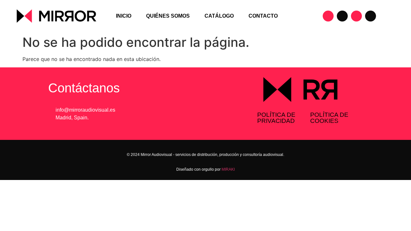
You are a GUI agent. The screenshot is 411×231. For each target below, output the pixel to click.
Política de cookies (329, 117)
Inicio (123, 16)
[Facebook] (342, 16)
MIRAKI (228, 169)
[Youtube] (356, 16)
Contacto (263, 16)
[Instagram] (328, 16)
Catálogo (219, 16)
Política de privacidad (276, 117)
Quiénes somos (168, 16)
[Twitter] (370, 16)
